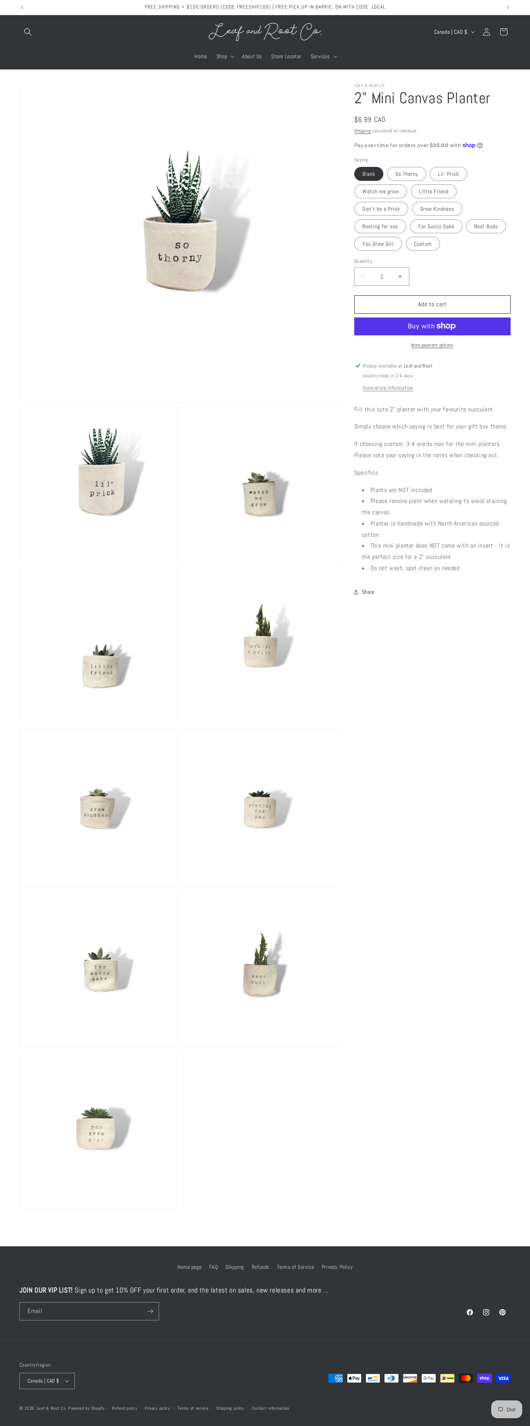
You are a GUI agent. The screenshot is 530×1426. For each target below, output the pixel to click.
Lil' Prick (448, 173)
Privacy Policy (337, 1266)
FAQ (213, 1266)
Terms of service (192, 1408)
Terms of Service (295, 1266)
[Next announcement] (507, 7)
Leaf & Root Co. (52, 1408)
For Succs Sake (436, 226)
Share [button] (368, 591)
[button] (27, 31)
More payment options (432, 345)
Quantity (363, 261)
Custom (423, 243)
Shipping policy (230, 1408)
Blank (368, 173)
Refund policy (124, 1408)
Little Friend (434, 191)
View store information (388, 387)
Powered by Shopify (86, 1408)
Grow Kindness (437, 208)
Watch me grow (380, 191)
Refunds (260, 1266)
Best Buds (486, 226)
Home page (189, 1266)
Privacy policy (157, 1408)
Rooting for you (380, 226)
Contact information (270, 1408)
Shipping (362, 131)
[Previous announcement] (22, 7)
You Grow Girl (378, 243)
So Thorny (406, 173)
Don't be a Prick (381, 208)
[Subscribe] (150, 1311)
